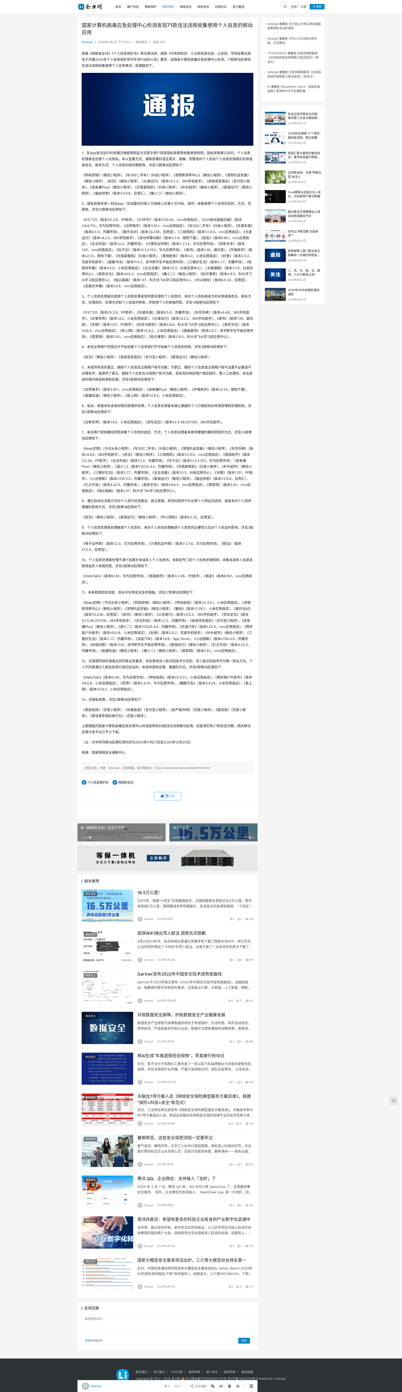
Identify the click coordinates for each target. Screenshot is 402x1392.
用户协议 (212, 1372)
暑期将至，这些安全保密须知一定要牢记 (175, 1137)
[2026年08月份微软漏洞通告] (275, 294)
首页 (118, 6)
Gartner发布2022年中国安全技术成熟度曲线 (179, 974)
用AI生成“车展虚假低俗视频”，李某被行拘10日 (181, 1055)
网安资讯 (168, 6)
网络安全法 (126, 782)
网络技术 (186, 6)
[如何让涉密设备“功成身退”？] (275, 235)
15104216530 (277, 53)
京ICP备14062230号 (241, 1378)
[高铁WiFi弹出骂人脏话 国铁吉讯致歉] (107, 946)
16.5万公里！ (149, 892)
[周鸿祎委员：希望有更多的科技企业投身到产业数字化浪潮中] (107, 1232)
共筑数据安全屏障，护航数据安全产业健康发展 (181, 1014)
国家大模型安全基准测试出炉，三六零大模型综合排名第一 (191, 1260)
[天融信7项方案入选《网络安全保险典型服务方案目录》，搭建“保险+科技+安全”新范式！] (107, 1109)
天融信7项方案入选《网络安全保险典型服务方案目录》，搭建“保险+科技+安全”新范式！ (194, 1099)
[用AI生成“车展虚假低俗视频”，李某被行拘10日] (107, 1069)
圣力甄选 (238, 6)
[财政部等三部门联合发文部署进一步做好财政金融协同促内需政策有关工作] (275, 255)
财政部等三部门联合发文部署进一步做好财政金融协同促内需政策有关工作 (304, 255)
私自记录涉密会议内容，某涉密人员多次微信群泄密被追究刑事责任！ (304, 118)
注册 (303, 6)
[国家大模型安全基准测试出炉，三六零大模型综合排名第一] (107, 1273)
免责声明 (229, 1372)
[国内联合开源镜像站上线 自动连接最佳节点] (275, 216)
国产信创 (133, 6)
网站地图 (247, 1372)
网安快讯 (203, 6)
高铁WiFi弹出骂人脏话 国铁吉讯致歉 (171, 933)
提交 (244, 1340)
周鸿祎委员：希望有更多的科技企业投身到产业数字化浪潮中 (193, 1219)
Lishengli (280, 1378)
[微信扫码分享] (212, 1386)
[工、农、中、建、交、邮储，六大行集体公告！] (275, 275)
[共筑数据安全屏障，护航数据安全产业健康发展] (107, 1028)
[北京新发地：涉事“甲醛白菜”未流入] (275, 177)
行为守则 (177, 1372)
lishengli (87, 42)
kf (268, 86)
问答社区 (221, 6)
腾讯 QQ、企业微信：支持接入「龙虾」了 (176, 1178)
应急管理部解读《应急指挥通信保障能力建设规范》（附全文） (293, 57)
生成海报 (200, 1386)
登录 (294, 6)
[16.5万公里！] (107, 906)
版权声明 (194, 1372)
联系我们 (141, 1372)
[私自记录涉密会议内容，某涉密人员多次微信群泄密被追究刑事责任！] (275, 118)
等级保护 (150, 6)
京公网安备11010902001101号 (206, 1378)
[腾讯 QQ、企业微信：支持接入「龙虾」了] (107, 1192)
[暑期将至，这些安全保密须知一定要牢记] (107, 1151)
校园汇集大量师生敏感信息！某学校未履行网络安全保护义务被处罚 (304, 157)
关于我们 (159, 1372)
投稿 (318, 6)
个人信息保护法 (98, 782)
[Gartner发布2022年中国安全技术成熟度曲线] (107, 987)
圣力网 (175, 1378)
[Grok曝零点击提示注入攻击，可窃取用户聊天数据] (275, 196)
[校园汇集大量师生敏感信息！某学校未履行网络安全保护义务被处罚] (275, 157)
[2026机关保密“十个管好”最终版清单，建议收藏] (275, 137)
